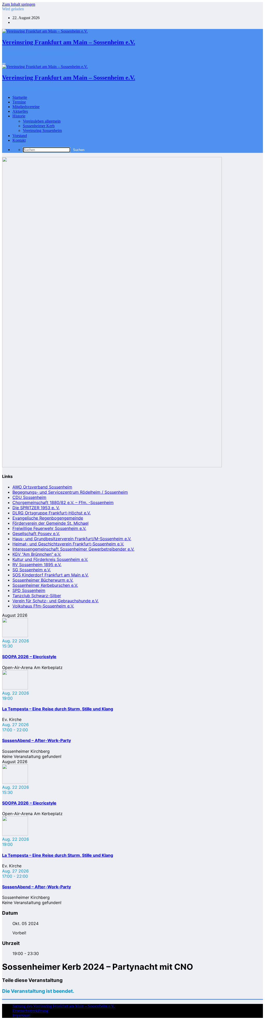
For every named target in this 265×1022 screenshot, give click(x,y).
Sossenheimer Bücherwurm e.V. (42, 580)
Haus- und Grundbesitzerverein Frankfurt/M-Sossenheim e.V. (71, 538)
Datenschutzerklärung (30, 1011)
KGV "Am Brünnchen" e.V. (36, 554)
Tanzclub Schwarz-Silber (36, 595)
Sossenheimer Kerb (39, 126)
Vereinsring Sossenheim (42, 130)
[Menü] (4, 63)
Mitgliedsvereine (26, 106)
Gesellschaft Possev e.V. (36, 533)
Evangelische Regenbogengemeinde (47, 518)
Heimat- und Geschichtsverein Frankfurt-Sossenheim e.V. (68, 543)
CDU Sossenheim (29, 497)
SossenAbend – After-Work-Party (36, 740)
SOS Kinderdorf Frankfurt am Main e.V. (50, 574)
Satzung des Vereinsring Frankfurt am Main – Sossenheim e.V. (63, 1006)
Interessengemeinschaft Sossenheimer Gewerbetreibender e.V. (73, 549)
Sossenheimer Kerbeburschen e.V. (45, 585)
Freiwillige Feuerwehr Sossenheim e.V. (49, 528)
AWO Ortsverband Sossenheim (42, 487)
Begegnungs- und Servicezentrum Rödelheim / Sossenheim (70, 492)
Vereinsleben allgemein (42, 121)
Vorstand (19, 135)
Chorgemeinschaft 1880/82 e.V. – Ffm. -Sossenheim (63, 502)
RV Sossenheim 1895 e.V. (36, 564)
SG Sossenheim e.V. (31, 569)
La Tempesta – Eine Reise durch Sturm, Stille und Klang (57, 708)
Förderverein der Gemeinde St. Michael (50, 523)
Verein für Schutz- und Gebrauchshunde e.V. (55, 600)
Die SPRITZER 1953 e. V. (36, 507)
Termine (19, 102)
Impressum (21, 1015)
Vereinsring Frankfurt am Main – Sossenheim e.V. (68, 42)
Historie (18, 116)
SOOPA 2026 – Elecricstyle (29, 656)
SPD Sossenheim (28, 590)
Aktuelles (20, 111)
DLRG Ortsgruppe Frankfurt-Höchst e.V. (51, 512)
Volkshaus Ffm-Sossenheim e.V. (43, 605)
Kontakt (19, 140)
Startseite (19, 97)
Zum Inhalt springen (18, 4)
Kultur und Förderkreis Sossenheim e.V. (50, 559)
